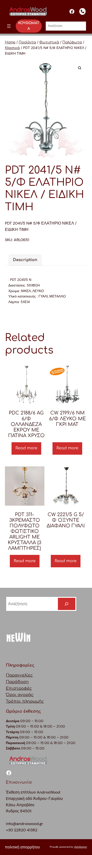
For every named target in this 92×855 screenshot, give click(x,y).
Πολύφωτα (72, 42)
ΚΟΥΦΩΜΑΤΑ (28, 25)
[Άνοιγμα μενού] (9, 26)
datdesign (80, 846)
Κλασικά (12, 48)
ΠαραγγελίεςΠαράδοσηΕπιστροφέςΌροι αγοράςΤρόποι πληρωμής (25, 688)
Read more (26, 448)
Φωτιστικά (49, 42)
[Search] (66, 604)
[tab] (25, 260)
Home (10, 42)
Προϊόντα (27, 42)
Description (25, 260)
